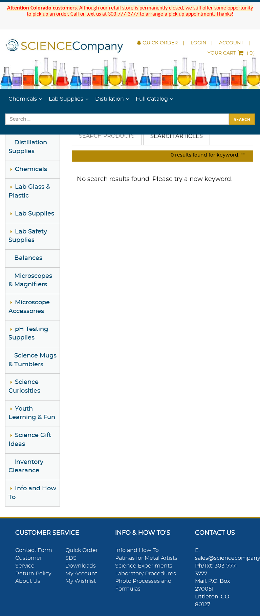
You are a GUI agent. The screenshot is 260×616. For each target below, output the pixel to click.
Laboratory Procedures (145, 573)
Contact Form (33, 550)
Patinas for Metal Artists (146, 558)
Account (231, 43)
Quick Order (160, 43)
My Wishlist (80, 581)
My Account (81, 573)
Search (242, 119)
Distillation (109, 99)
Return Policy (33, 573)
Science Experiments (143, 566)
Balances (28, 258)
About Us (27, 581)
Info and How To (137, 550)
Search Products (106, 136)
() (231, 53)
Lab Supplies (66, 99)
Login (198, 43)
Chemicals (22, 99)
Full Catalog (152, 99)
